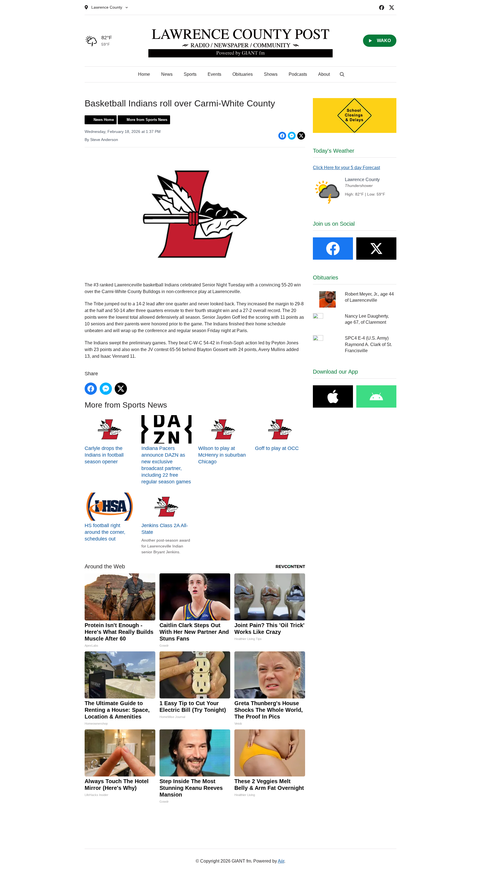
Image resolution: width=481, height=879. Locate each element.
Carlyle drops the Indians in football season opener (104, 454)
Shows (271, 74)
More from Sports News (147, 120)
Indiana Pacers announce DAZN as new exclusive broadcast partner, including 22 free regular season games (166, 464)
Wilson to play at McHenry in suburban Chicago (222, 454)
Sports (190, 74)
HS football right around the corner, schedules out (105, 532)
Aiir (281, 861)
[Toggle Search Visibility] (342, 74)
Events (214, 74)
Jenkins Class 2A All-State (164, 529)
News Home (104, 120)
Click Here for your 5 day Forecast (346, 167)
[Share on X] (301, 136)
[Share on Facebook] (282, 136)
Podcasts (298, 74)
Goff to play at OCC (277, 448)
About (324, 74)
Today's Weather (333, 151)
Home (144, 74)
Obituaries (242, 74)
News (167, 74)
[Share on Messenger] (292, 136)
